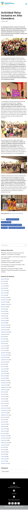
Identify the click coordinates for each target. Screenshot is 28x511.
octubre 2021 (4, 412)
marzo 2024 (3, 345)
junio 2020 (3, 449)
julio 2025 (3, 309)
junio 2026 (3, 283)
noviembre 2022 (4, 382)
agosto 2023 (3, 362)
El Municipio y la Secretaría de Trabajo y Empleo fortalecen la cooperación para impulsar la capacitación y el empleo (13, 270)
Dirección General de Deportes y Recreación (11, 224)
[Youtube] (18, 503)
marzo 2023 (3, 373)
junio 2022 (3, 394)
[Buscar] (25, 245)
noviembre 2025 (4, 299)
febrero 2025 (4, 320)
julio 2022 (3, 392)
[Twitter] (15, 503)
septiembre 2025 (4, 304)
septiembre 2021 (4, 415)
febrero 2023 (4, 375)
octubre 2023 (4, 357)
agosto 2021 (3, 417)
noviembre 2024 (4, 327)
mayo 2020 (3, 451)
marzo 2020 (3, 456)
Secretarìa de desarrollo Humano (16, 227)
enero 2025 (3, 322)
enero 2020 (3, 461)
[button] (26, 4)
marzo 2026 (3, 290)
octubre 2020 (4, 440)
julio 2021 (3, 419)
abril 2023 (3, 371)
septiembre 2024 (4, 332)
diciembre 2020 (4, 435)
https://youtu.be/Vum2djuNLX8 (16, 213)
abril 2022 (3, 398)
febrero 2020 (4, 458)
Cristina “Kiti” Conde (6, 222)
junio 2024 (3, 339)
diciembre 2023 (4, 352)
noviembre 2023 (4, 355)
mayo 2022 (3, 396)
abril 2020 (3, 454)
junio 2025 (3, 311)
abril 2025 (3, 315)
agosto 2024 (3, 334)
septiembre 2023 (4, 359)
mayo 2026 (3, 286)
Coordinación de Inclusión (12, 219)
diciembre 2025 (4, 297)
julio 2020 (3, 447)
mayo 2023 (3, 368)
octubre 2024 (4, 329)
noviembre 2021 (4, 410)
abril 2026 (3, 288)
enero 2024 (3, 350)
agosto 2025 (3, 306)
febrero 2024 (4, 348)
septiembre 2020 (4, 442)
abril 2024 (3, 343)
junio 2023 (3, 366)
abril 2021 (3, 426)
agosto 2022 (3, 389)
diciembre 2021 (4, 408)
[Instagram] (12, 503)
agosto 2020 (3, 445)
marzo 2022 (3, 401)
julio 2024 (3, 336)
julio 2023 (3, 364)
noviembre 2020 (4, 438)
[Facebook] (9, 503)
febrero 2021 (4, 431)
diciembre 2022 (4, 380)
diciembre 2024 (4, 325)
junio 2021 (3, 421)
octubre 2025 (4, 302)
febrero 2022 (4, 403)
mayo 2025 (3, 313)
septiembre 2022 (4, 387)
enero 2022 (3, 405)
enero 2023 (3, 378)
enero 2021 (3, 433)
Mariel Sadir (4, 227)
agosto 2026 (3, 279)
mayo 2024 (3, 341)
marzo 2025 (3, 318)
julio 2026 (3, 281)
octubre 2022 (4, 385)
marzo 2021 (3, 428)
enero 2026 (3, 295)
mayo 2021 (3, 424)
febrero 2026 (4, 292)
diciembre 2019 (4, 463)
